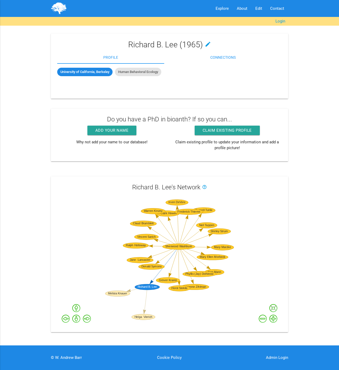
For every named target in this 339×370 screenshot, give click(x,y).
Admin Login (277, 357)
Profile (110, 57)
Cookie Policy (169, 357)
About (242, 8)
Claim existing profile (227, 130)
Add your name (112, 130)
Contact (277, 8)
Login (280, 21)
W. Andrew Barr (68, 357)
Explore (222, 8)
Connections (223, 57)
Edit (258, 8)
